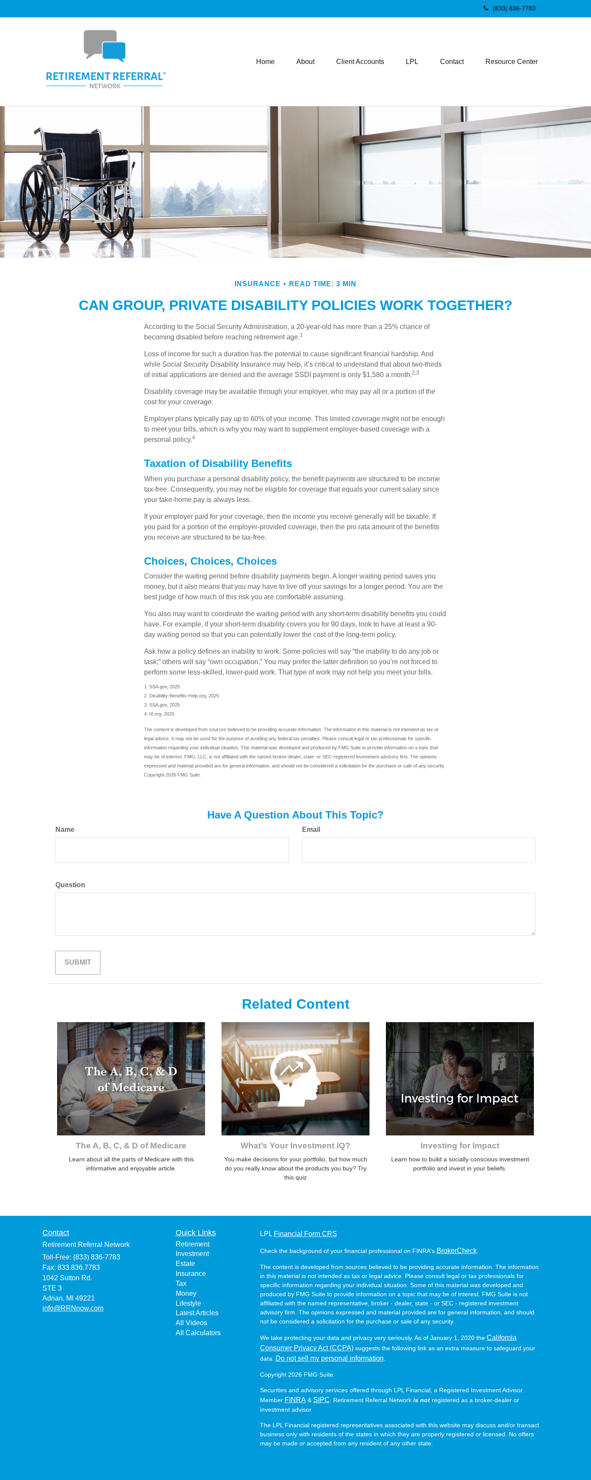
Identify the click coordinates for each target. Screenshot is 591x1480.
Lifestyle (188, 1303)
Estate (185, 1263)
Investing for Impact (460, 1145)
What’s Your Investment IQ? (295, 1145)
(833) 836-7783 (514, 8)
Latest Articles (197, 1313)
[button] (305, 62)
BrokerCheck (457, 1250)
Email (311, 829)
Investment (192, 1253)
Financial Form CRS (305, 1233)
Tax (181, 1283)
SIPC (321, 1399)
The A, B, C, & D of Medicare (131, 1145)
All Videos (191, 1323)
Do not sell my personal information (330, 1358)
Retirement (192, 1244)
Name (64, 829)
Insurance (191, 1273)
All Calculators (198, 1332)
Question (70, 885)
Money (186, 1293)
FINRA (295, 1399)
